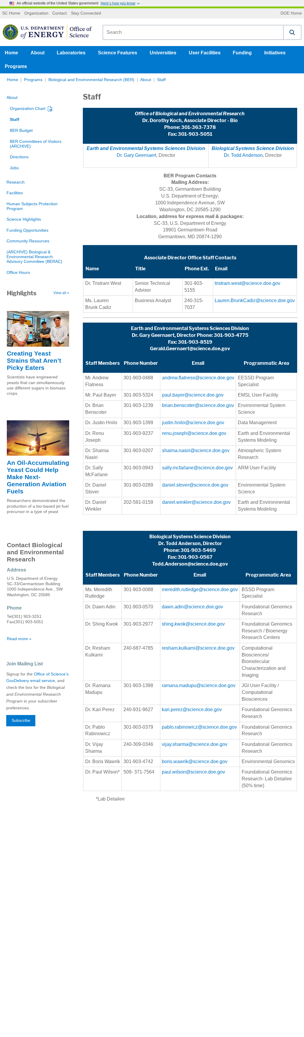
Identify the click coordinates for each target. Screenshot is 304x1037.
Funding (242, 52)
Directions (19, 157)
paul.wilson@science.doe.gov (193, 771)
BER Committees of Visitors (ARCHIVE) (35, 144)
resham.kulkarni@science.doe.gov (199, 648)
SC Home (11, 13)
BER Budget (21, 130)
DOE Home (291, 13)
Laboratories (71, 52)
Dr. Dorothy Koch (162, 120)
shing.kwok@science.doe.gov (193, 623)
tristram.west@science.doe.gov (247, 283)
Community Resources (28, 241)
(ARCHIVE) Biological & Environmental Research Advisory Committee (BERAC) (34, 257)
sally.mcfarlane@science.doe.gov (197, 467)
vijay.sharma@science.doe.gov (194, 744)
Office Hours (18, 272)
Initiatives (275, 52)
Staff (161, 80)
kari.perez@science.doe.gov (192, 709)
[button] (292, 32)
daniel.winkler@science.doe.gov (196, 502)
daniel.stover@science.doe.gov (195, 484)
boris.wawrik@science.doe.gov (194, 761)
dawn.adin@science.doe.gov (192, 606)
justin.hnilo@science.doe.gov (193, 422)
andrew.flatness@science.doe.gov (198, 377)
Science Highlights (24, 219)
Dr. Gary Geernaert (136, 155)
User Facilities (205, 52)
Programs (16, 66)
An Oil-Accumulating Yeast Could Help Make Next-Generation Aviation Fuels (38, 477)
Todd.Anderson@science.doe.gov (190, 564)
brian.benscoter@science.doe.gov (198, 405)
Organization (36, 13)
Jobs (14, 168)
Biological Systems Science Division (190, 536)
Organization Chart (27, 108)
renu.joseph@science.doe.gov (194, 433)
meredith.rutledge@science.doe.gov (200, 589)
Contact (59, 13)
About (38, 52)
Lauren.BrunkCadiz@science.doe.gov (255, 300)
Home (11, 52)
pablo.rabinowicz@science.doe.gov (199, 727)
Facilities (15, 193)
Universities (163, 52)
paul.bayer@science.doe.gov (193, 394)
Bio (234, 120)
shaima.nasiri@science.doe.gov (195, 450)
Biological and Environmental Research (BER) (91, 80)
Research (16, 182)
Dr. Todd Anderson (243, 155)
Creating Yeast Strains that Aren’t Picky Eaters (34, 360)
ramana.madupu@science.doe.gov (198, 685)
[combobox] (193, 32)
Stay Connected (86, 13)
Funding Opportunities (27, 230)
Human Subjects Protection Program (32, 206)
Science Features (117, 52)
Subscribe (21, 720)
